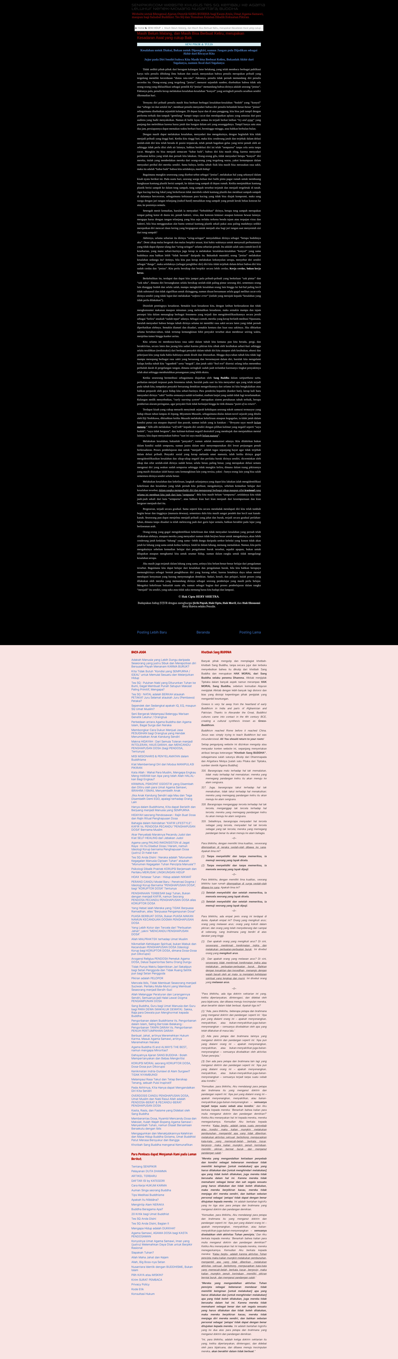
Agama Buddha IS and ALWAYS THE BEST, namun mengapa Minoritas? (159, 1048)
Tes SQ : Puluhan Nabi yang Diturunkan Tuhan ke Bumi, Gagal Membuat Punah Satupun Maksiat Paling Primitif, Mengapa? (163, 686)
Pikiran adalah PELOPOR (147, 978)
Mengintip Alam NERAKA (147, 1204)
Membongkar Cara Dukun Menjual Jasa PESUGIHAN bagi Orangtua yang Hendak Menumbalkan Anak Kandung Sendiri (158, 733)
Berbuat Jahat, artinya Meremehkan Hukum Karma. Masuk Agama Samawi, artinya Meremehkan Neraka (160, 1039)
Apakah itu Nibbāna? (145, 1199)
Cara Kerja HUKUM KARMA (149, 1185)
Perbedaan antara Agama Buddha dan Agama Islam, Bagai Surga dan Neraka (161, 723)
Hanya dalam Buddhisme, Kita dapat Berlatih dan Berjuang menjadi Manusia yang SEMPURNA (163, 808)
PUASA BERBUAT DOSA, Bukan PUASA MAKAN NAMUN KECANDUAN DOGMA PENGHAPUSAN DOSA (162, 919)
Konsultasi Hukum (143, 1293)
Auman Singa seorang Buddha (151, 1190)
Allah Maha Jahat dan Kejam (150, 1257)
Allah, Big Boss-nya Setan (148, 1262)
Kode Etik (137, 1289)
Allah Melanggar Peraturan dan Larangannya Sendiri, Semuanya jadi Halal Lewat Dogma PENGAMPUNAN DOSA (160, 998)
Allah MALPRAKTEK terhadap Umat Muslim (159, 939)
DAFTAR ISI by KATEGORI (148, 1180)
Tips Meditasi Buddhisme (147, 1195)
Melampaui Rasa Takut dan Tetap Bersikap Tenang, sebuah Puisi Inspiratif (159, 1081)
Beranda (203, 632)
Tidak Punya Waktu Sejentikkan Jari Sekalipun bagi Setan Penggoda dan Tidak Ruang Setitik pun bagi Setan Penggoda (161, 970)
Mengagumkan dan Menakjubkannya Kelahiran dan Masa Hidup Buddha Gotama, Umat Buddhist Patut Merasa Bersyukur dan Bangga (163, 1137)
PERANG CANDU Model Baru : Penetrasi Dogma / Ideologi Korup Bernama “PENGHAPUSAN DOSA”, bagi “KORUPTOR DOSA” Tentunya (163, 885)
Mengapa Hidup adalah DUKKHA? (153, 1228)
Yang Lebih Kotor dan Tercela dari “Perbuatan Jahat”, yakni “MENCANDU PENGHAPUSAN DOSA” (161, 931)
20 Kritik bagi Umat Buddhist (150, 1214)
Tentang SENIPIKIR (144, 1166)
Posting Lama (250, 632)
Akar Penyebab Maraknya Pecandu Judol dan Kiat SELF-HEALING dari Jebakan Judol (161, 836)
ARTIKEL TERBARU (144, 1176)
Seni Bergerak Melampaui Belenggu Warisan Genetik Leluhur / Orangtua (160, 715)
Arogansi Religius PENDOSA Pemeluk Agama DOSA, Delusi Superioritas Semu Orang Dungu (161, 960)
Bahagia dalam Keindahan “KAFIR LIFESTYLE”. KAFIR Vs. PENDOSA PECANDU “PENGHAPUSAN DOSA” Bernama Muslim (163, 826)
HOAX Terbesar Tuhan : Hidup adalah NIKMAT (161, 877)
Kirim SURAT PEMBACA (146, 1279)
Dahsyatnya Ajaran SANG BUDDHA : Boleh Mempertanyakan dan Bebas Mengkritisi (159, 1056)
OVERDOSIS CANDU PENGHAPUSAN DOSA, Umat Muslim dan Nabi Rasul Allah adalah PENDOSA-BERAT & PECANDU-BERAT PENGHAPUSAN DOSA (160, 1100)
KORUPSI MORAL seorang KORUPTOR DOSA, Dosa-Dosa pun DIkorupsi (161, 1065)
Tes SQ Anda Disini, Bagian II (150, 1223)
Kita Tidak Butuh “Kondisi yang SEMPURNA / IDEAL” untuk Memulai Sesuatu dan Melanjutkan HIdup (162, 675)
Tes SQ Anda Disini (143, 1218)
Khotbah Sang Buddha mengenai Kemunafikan (162, 1144)
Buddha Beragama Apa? (147, 1209)
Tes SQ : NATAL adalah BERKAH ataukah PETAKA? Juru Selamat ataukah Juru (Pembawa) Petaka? (163, 698)
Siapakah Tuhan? (142, 1252)
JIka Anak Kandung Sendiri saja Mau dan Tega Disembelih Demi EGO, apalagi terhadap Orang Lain (161, 799)
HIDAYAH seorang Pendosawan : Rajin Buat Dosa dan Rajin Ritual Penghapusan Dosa (163, 816)
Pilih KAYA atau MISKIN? (147, 1275)
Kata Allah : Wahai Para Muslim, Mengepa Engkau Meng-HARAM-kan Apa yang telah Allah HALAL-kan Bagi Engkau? (163, 776)
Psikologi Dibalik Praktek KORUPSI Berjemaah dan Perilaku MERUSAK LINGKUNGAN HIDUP (164, 870)
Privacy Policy (140, 1284)
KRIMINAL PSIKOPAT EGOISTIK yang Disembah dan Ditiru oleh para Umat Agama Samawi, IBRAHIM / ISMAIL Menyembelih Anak (162, 787)
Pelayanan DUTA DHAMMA (149, 1171)
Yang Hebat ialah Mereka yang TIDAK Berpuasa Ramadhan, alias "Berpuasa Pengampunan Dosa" (163, 909)
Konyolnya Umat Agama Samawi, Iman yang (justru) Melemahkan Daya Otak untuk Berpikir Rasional (161, 1244)
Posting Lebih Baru (152, 632)
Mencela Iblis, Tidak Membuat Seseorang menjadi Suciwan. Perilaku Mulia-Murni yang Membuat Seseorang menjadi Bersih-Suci (163, 986)
